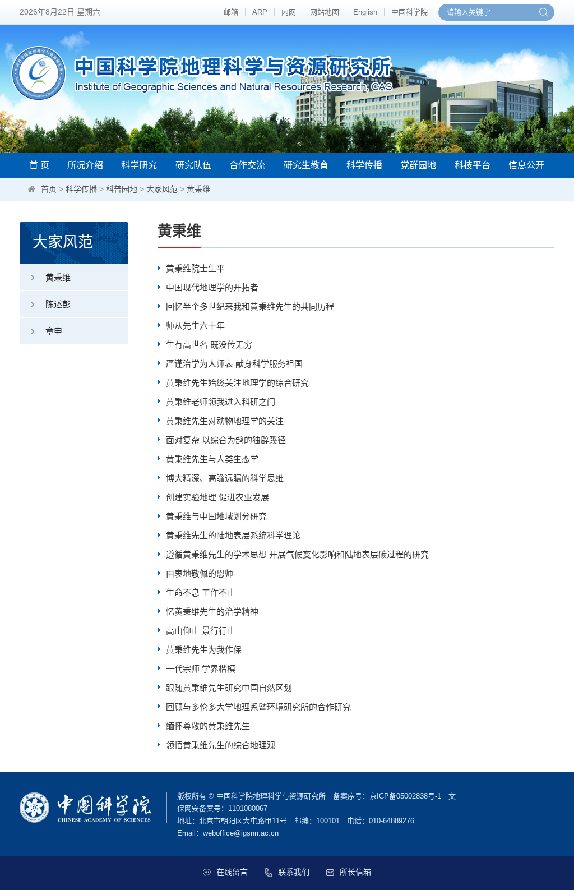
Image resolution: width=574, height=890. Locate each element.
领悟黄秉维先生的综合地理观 (220, 745)
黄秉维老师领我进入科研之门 (220, 402)
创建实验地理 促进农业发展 (217, 497)
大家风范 (162, 189)
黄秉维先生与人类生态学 (212, 459)
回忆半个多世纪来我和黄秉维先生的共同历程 (250, 306)
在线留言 (232, 872)
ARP (259, 12)
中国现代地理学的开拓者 (212, 287)
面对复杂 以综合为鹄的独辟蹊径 (226, 440)
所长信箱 (355, 872)
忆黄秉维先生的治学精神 (212, 611)
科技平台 (472, 165)
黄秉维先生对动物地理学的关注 (225, 421)
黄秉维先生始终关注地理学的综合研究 (237, 383)
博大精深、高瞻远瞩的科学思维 (225, 478)
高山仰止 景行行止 (200, 630)
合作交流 (247, 165)
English (365, 12)
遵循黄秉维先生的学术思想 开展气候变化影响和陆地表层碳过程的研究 (297, 554)
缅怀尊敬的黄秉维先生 (208, 726)
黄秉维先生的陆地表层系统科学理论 (233, 535)
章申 (53, 331)
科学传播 (364, 165)
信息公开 (526, 165)
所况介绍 (85, 165)
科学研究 (139, 165)
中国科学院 (409, 12)
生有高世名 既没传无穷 (209, 344)
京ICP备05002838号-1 (405, 796)
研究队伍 (193, 165)
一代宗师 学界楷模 (200, 669)
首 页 (39, 165)
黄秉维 (198, 189)
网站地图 (324, 12)
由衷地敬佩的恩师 (199, 573)
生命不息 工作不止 (200, 592)
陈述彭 (58, 304)
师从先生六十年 (195, 325)
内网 (288, 12)
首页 (49, 189)
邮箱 (231, 12)
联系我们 (293, 872)
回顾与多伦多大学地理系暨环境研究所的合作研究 (258, 707)
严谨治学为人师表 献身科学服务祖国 (234, 363)
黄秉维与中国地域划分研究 (216, 516)
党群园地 (418, 165)
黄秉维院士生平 (195, 268)
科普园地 (121, 189)
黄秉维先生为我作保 (204, 649)
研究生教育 (306, 165)
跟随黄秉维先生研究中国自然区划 (229, 688)
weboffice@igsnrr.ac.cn (241, 833)
